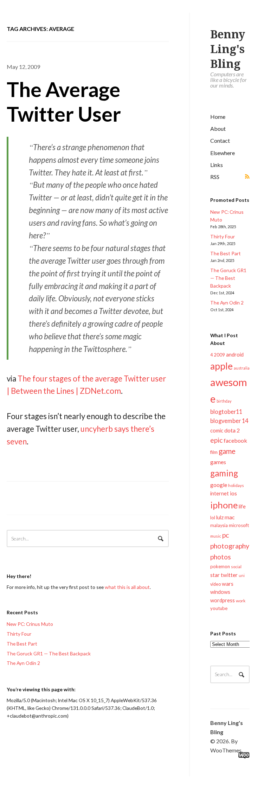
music (215, 536)
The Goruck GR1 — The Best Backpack (228, 278)
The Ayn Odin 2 (227, 303)
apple (221, 366)
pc (225, 535)
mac (229, 517)
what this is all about (127, 587)
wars (227, 583)
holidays (236, 485)
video (215, 584)
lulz (220, 517)
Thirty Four (222, 236)
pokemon (220, 566)
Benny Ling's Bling (227, 49)
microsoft (239, 525)
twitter (229, 574)
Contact (220, 140)
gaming (224, 473)
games (218, 461)
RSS (214, 176)
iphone (224, 505)
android (235, 354)
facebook (235, 440)
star (215, 575)
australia (242, 368)
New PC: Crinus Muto (30, 624)
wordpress (222, 600)
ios (233, 493)
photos (220, 557)
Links (216, 164)
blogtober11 (226, 411)
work (240, 600)
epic (216, 440)
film (214, 452)
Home (217, 116)
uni (242, 575)
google (218, 484)
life (242, 506)
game (227, 451)
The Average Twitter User (64, 101)
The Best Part (225, 253)
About (218, 128)
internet (219, 493)
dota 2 (232, 430)
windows (220, 592)
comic (216, 431)
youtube (218, 608)
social (236, 566)
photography (229, 546)
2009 (219, 355)
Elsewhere (222, 152)
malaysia (219, 525)
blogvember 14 (229, 420)
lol (212, 517)
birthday (224, 401)
